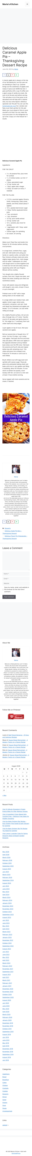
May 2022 (5, 957)
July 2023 (5, 920)
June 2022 (5, 954)
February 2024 (7, 900)
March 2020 (6, 1014)
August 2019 (6, 1034)
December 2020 (7, 989)
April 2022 (5, 960)
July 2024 (5, 886)
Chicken (5, 1085)
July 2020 (5, 1003)
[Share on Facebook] (4, 75)
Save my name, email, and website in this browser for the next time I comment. (16, 589)
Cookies (5, 1091)
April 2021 (5, 977)
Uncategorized (7, 1111)
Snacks (4, 1102)
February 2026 (7, 860)
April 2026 (5, 854)
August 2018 (6, 1057)
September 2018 (7, 1054)
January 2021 (6, 986)
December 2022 (7, 940)
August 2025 (6, 869)
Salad (4, 1100)
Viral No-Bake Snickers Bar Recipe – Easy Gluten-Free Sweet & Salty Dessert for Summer (15, 824)
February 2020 (7, 1017)
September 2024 (8, 880)
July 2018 (5, 1060)
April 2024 (5, 894)
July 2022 (5, 952)
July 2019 (5, 1037)
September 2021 (7, 972)
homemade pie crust (9, 106)
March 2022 (6, 963)
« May (4, 795)
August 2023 (6, 917)
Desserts (8, 528)
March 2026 (6, 857)
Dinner (4, 1097)
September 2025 (8, 866)
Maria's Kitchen (10, 4)
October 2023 (7, 912)
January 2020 (7, 1020)
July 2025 (5, 872)
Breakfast (5, 1080)
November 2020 (7, 992)
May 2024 (5, 892)
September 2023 (8, 914)
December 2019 (7, 1023)
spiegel (4, 1125)
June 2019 (5, 1040)
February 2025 (7, 877)
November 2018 (7, 1051)
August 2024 (6, 883)
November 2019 (7, 1026)
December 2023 (7, 906)
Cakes (4, 1082)
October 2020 (7, 994)
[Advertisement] (16, 26)
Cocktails (5, 1088)
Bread (4, 1077)
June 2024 (6, 889)
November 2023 (7, 909)
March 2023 (6, 932)
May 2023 (5, 926)
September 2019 (7, 1031)
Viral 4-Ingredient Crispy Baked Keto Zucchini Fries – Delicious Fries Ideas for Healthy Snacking (15, 816)
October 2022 (7, 943)
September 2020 (8, 997)
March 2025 (6, 874)
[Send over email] (17, 75)
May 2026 (5, 852)
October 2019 (6, 1029)
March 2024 (6, 897)
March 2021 (6, 980)
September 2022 (8, 946)
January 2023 (7, 937)
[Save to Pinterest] (12, 75)
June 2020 (6, 1006)
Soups (4, 1108)
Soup (4, 1105)
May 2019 (5, 1043)
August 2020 (6, 1000)
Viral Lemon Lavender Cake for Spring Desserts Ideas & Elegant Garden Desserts (15, 836)
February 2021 (7, 983)
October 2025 (7, 863)
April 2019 (5, 1046)
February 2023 (7, 934)
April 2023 (5, 929)
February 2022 (7, 966)
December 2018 (7, 1049)
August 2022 (6, 949)
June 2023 (6, 923)
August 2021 (6, 974)
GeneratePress (16, 1153)
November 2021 (7, 969)
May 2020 (5, 1009)
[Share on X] (8, 75)
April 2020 (5, 1011)
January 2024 (7, 903)
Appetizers (6, 1074)
